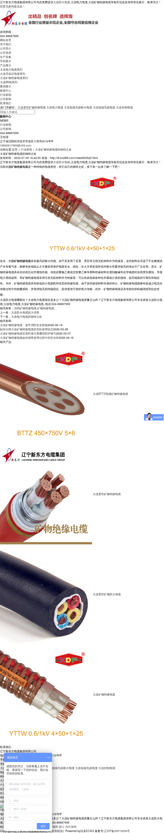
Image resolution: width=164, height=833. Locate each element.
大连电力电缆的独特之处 (26, 316)
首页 (15, 149)
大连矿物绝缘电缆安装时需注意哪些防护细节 (28, 333)
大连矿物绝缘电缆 (104, 694)
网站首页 (5, 40)
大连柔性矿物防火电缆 (107, 594)
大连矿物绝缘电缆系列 (14, 78)
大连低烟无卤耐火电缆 (78, 107)
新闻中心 (5, 90)
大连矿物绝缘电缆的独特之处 (53, 149)
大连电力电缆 (54, 107)
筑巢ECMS (87, 831)
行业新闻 (5, 95)
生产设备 (5, 57)
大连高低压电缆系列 (12, 74)
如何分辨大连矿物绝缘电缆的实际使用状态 (26, 329)
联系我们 (5, 103)
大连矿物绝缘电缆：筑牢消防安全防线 (24, 325)
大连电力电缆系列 (11, 69)
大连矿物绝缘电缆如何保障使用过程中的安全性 (29, 338)
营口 (61, 827)
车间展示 (5, 61)
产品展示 (5, 65)
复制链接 (57, 831)
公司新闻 (5, 99)
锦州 (55, 827)
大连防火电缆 (61, 2)
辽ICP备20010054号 (117, 831)
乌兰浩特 (70, 827)
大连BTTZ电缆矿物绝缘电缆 (110, 394)
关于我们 (5, 44)
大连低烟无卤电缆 (104, 107)
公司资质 (5, 53)
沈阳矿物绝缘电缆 (25, 308)
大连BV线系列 (8, 82)
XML (3, 802)
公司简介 (5, 48)
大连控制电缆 (124, 107)
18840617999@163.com (15, 145)
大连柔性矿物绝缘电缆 (32, 107)
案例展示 (5, 86)
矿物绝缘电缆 (45, 308)
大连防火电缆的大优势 (25, 312)
